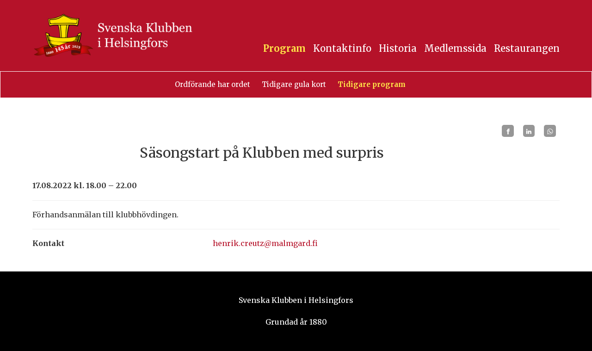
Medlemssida (455, 48)
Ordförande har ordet (212, 84)
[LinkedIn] (529, 131)
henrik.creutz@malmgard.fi (265, 243)
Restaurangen (527, 48)
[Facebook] (508, 131)
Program (284, 48)
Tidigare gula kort (294, 84)
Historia (398, 48)
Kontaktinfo (342, 48)
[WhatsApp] (550, 131)
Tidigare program (372, 84)
